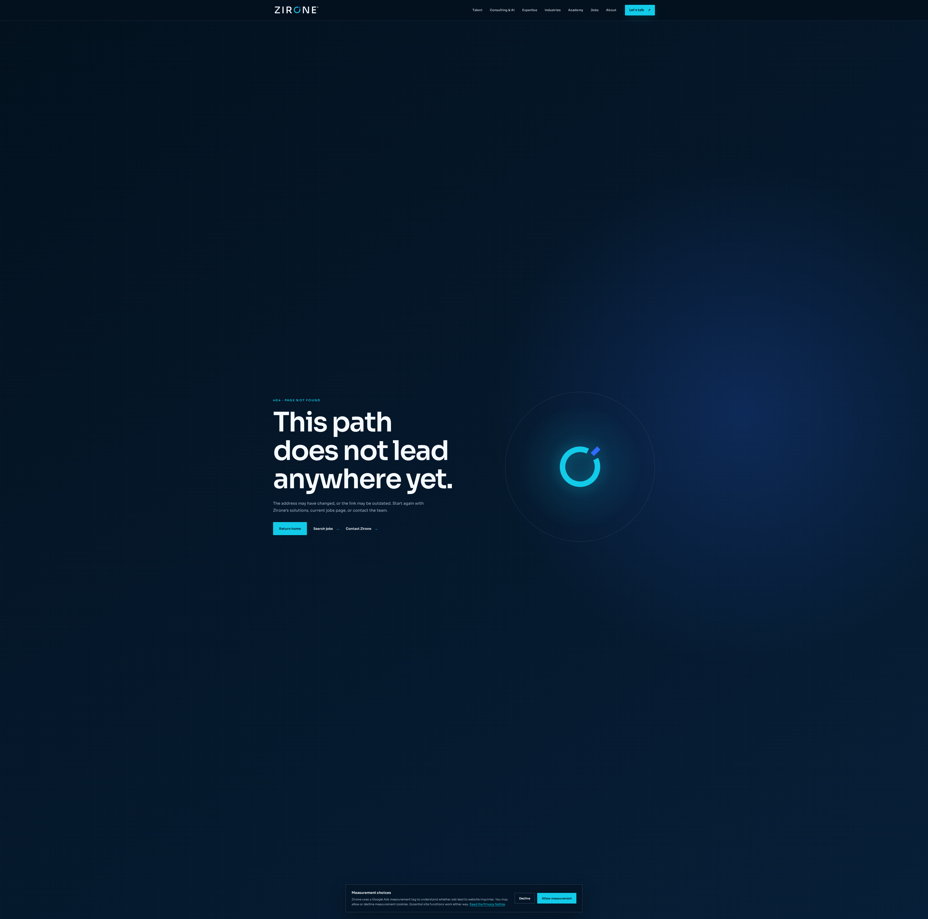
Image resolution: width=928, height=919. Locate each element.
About (611, 10)
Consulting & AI (502, 10)
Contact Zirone (362, 529)
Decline (524, 898)
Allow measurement (557, 898)
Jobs (595, 10)
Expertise (529, 10)
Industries (553, 10)
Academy (575, 10)
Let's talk (640, 10)
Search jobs (326, 529)
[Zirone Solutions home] (296, 10)
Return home (290, 529)
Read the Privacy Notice (487, 904)
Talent (477, 10)
